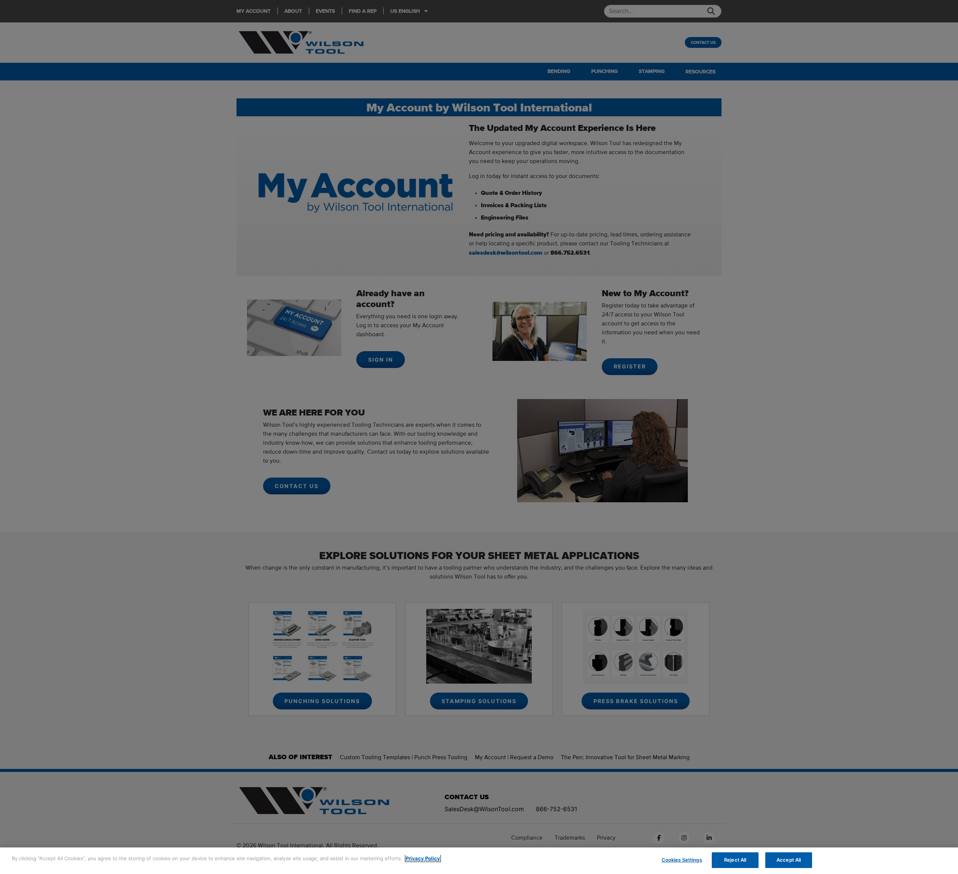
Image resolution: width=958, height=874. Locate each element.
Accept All (789, 860)
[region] (479, 860)
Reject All (735, 860)
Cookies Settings (682, 860)
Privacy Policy (423, 858)
